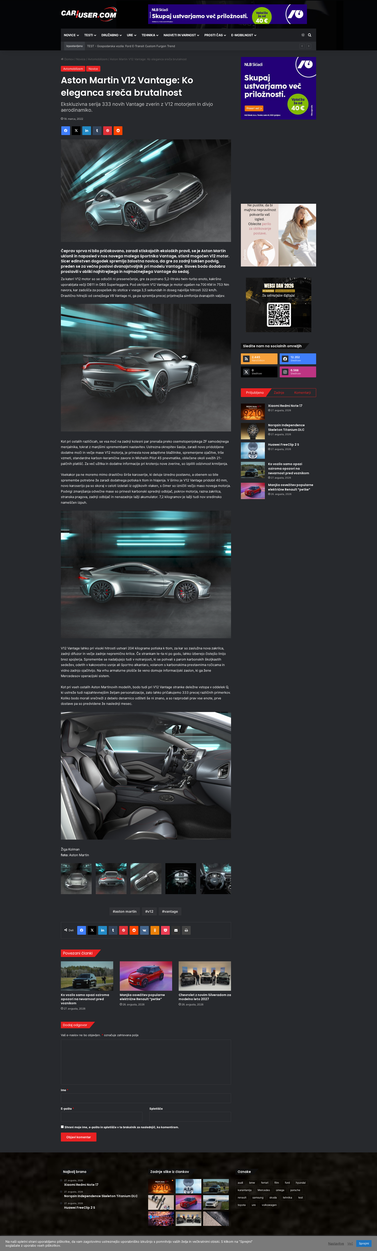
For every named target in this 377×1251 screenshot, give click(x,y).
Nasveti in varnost (180, 35)
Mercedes (264, 1190)
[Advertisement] (278, 161)
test (300, 1197)
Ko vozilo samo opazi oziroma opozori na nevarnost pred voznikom (85, 999)
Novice (70, 35)
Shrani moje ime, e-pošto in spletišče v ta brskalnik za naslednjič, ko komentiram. (122, 1127)
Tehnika (148, 35)
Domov (68, 59)
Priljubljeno (255, 392)
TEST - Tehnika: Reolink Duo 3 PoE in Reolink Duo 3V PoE (126, 46)
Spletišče (156, 1108)
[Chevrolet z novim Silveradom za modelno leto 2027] (205, 976)
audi (240, 1182)
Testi (88, 35)
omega (280, 1190)
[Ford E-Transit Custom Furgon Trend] (216, 1202)
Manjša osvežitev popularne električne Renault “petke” (142, 997)
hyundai (301, 1182)
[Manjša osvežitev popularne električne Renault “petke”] (146, 976)
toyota (242, 1205)
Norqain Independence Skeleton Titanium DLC (286, 427)
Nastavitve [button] (336, 1244)
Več (350, 1244)
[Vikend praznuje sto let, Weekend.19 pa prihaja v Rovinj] (161, 1219)
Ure (130, 35)
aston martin (126, 911)
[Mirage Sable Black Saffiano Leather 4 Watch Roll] (216, 1219)
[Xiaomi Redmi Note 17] (253, 412)
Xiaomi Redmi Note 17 (285, 406)
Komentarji (302, 392)
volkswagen (269, 1205)
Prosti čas (213, 35)
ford (287, 1182)
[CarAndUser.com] (89, 14)
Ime (64, 1090)
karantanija (245, 1190)
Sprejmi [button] (364, 1243)
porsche (295, 1190)
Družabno (109, 35)
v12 (150, 911)
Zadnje (279, 392)
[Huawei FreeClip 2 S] (253, 450)
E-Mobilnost (242, 35)
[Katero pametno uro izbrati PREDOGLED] (161, 1202)
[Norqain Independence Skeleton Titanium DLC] (253, 431)
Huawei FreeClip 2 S (283, 444)
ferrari (264, 1182)
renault (242, 1197)
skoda (273, 1197)
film (276, 1182)
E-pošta (67, 1108)
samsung (257, 1197)
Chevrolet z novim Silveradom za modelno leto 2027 (205, 997)
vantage (171, 911)
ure (254, 1205)
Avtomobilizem (98, 59)
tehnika (287, 1197)
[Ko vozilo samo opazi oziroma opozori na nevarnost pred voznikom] (87, 976)
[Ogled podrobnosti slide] (278, 88)
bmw (252, 1182)
